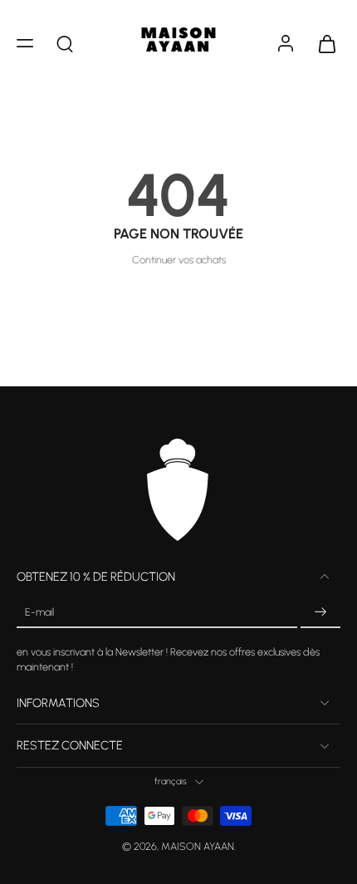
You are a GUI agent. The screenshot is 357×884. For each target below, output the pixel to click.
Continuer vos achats (179, 259)
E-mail (39, 613)
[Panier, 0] (322, 42)
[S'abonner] (320, 612)
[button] (25, 43)
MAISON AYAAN (197, 847)
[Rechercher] (64, 43)
